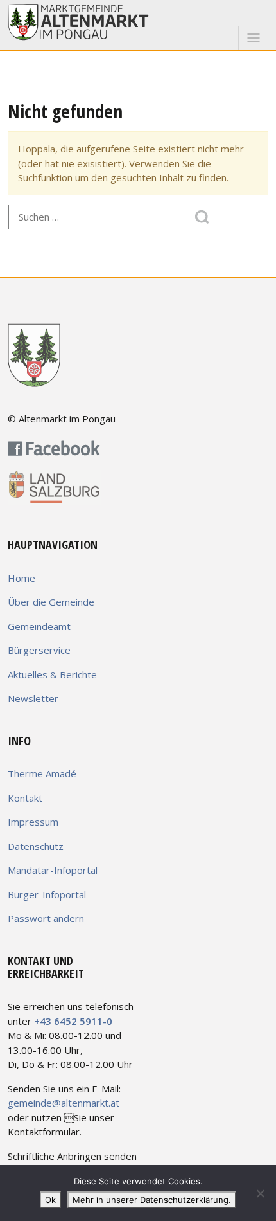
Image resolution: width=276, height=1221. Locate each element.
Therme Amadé (42, 773)
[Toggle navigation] (253, 38)
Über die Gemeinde (51, 601)
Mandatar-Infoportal (53, 870)
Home (21, 578)
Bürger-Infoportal (47, 894)
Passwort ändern (46, 918)
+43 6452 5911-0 (73, 1021)
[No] (260, 1193)
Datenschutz (36, 846)
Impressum (33, 821)
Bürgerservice (39, 650)
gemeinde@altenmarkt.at (63, 1102)
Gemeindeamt (39, 626)
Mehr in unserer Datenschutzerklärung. (152, 1200)
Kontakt (25, 797)
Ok (50, 1200)
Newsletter (33, 698)
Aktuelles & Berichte (52, 674)
